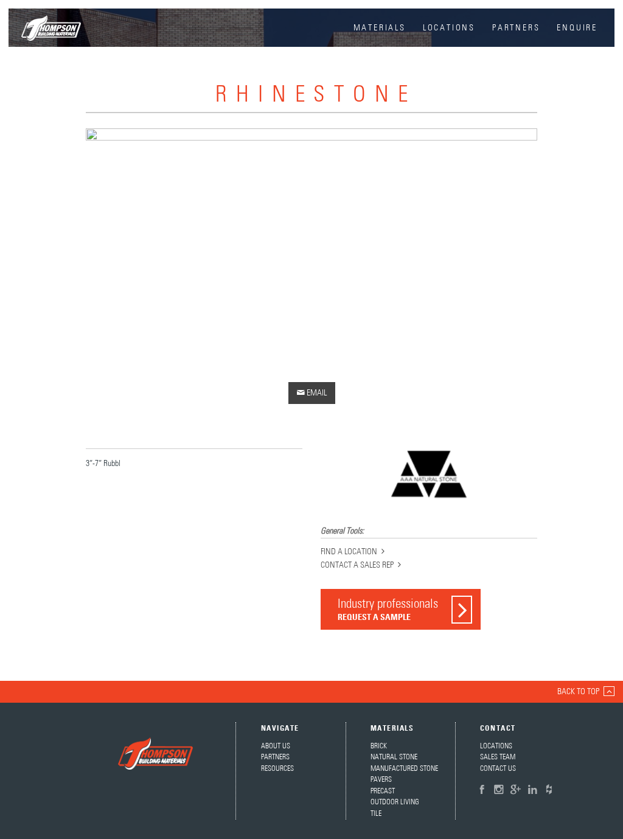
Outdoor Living (395, 802)
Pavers (381, 780)
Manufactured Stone (404, 769)
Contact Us (498, 769)
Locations (449, 28)
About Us (275, 746)
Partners (516, 28)
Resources (277, 769)
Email (312, 392)
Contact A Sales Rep (357, 565)
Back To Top (578, 692)
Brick (379, 746)
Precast (383, 791)
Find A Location (349, 552)
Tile (376, 814)
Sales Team (497, 757)
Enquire (577, 28)
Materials (379, 28)
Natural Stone (394, 757)
